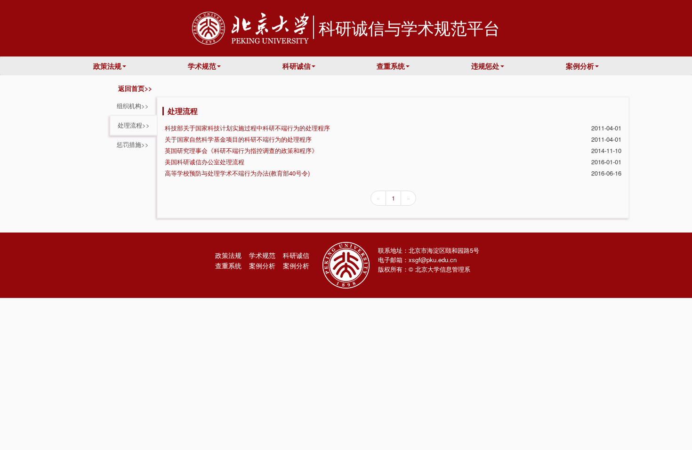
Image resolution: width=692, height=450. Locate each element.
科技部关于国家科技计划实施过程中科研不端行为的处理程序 (247, 127)
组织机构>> (133, 105)
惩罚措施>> (133, 144)
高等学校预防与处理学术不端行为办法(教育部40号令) (237, 173)
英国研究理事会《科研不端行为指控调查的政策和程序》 (241, 150)
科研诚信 (296, 66)
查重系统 (391, 66)
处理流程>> (134, 125)
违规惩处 (485, 66)
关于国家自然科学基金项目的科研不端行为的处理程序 (238, 139)
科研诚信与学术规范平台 (409, 27)
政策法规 (107, 66)
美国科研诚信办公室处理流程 (204, 161)
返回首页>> (133, 88)
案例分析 (580, 66)
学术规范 (202, 66)
